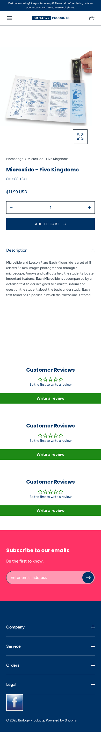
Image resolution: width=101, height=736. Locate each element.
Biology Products (31, 720)
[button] (9, 18)
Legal (11, 684)
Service (13, 646)
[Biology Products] (50, 18)
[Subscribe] (88, 577)
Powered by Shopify (61, 720)
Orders (12, 665)
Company (15, 627)
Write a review (50, 398)
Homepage (14, 159)
